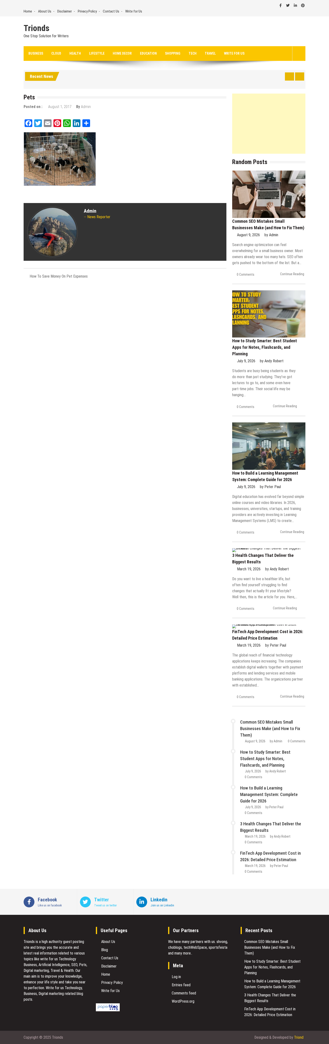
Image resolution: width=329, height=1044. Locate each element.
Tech (193, 53)
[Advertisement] (268, 124)
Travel (210, 53)
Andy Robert (273, 361)
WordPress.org (183, 1001)
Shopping (172, 53)
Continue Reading (292, 274)
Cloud (56, 53)
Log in (176, 976)
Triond (298, 1037)
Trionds (36, 28)
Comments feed (184, 993)
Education (148, 53)
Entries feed (181, 985)
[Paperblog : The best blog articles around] (108, 1010)
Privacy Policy (87, 11)
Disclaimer (64, 11)
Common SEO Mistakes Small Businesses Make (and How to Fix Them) (270, 728)
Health (75, 53)
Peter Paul (272, 486)
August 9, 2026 (248, 235)
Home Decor (122, 53)
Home (28, 11)
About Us (44, 11)
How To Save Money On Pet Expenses (59, 276)
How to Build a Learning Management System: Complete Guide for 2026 (269, 794)
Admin (86, 106)
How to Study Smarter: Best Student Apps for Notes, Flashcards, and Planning (264, 347)
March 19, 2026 (249, 569)
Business (35, 53)
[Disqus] (125, 346)
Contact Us (111, 11)
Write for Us (133, 11)
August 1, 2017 (60, 106)
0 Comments (245, 274)
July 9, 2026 (246, 361)
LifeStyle (97, 53)
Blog (104, 950)
